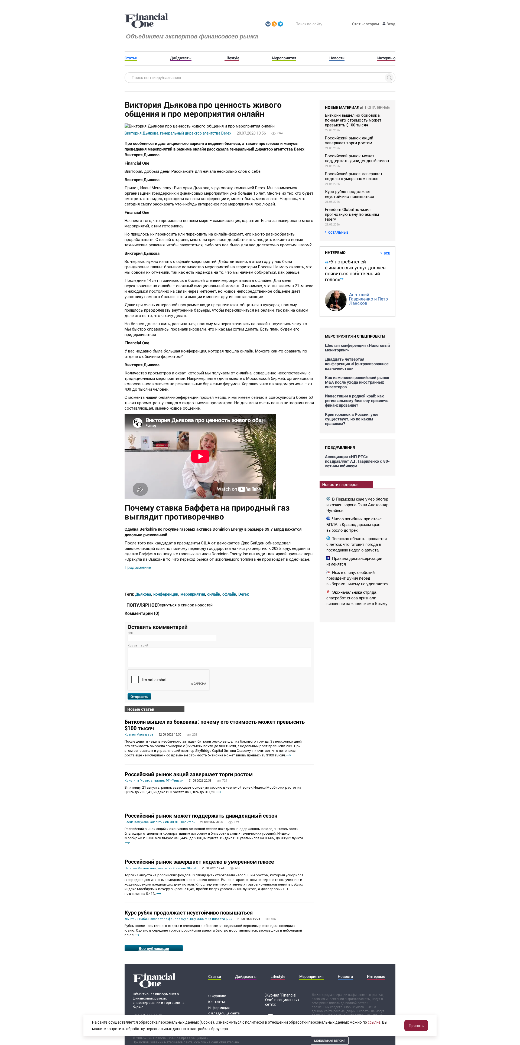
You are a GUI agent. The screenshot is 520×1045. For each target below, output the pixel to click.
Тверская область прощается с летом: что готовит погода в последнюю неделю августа (356, 544)
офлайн (229, 594)
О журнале (217, 996)
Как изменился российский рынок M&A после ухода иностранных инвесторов (357, 382)
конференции (165, 594)
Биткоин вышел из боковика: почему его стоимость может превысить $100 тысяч (215, 725)
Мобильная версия (329, 1041)
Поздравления (340, 447)
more (288, 755)
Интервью (386, 58)
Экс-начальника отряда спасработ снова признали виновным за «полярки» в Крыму (357, 598)
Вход (390, 23)
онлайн (213, 594)
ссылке (374, 1022)
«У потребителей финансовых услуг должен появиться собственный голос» (355, 270)
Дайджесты (180, 58)
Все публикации (154, 948)
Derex (243, 594)
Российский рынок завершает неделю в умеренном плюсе (199, 861)
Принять (416, 1025)
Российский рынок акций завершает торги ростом (189, 774)
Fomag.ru (146, 20)
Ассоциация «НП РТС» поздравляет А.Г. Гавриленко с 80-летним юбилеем (357, 461)
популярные (377, 107)
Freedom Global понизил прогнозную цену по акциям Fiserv (352, 214)
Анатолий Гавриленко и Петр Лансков (368, 298)
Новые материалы (344, 107)
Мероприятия (284, 58)
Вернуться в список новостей (185, 605)
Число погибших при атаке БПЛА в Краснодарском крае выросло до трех (354, 525)
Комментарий (138, 645)
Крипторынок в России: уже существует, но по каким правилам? (351, 419)
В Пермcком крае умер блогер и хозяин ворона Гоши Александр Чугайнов (357, 505)
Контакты (216, 1002)
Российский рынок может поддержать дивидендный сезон (201, 815)
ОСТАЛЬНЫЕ (338, 232)
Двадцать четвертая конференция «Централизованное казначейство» (357, 364)
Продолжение (138, 567)
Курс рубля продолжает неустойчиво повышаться (189, 912)
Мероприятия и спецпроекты (355, 336)
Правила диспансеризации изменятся (354, 561)
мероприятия (192, 594)
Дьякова (143, 594)
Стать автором (365, 23)
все (387, 253)
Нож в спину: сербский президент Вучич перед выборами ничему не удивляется (357, 578)
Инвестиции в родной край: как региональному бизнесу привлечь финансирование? (356, 400)
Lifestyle (232, 58)
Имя (131, 633)
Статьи (131, 58)
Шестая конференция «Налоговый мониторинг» (357, 347)
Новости (336, 58)
